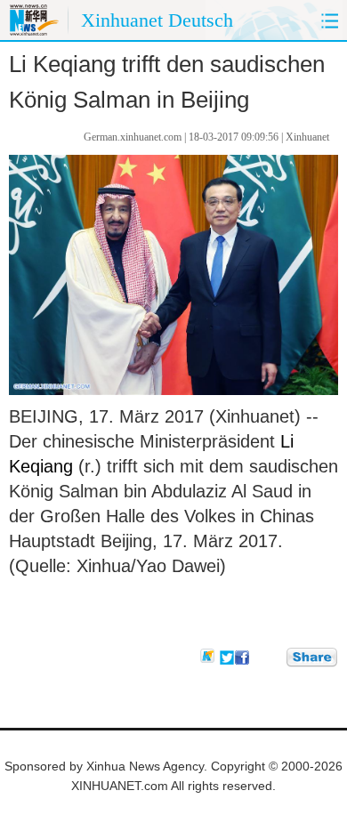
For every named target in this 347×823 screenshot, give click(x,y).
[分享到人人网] (274, 656)
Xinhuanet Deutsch (157, 20)
